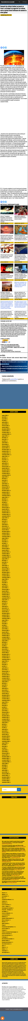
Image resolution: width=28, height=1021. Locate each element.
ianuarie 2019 (5, 570)
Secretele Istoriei (5, 943)
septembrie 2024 (5, 454)
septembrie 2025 (5, 434)
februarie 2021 (5, 528)
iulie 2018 (4, 581)
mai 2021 (4, 523)
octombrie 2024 (5, 453)
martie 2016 (4, 628)
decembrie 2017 (5, 592)
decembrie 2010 (5, 736)
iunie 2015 (4, 644)
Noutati (3, 921)
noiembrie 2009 (5, 758)
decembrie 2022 (5, 490)
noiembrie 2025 (5, 430)
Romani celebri (5, 940)
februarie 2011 (5, 732)
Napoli (21, 357)
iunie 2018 (4, 582)
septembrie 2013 (5, 680)
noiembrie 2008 (5, 778)
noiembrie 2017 (5, 594)
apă (10, 962)
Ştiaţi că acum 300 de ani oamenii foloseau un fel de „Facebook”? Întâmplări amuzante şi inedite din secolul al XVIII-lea (13, 368)
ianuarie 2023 (5, 488)
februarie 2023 (5, 487)
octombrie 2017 (5, 596)
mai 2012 (4, 707)
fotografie (9, 966)
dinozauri (9, 357)
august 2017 (4, 599)
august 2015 (4, 640)
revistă (20, 971)
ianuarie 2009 (5, 775)
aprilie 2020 (4, 545)
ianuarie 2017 (5, 611)
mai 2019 (4, 563)
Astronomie (4, 896)
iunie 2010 (4, 746)
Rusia (10, 972)
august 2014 (4, 661)
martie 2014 (4, 669)
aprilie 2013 (4, 688)
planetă (5, 971)
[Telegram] (6, 48)
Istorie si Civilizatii (6, 913)
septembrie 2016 (5, 618)
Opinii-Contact (5, 923)
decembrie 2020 (5, 531)
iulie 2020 (4, 540)
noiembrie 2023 (5, 471)
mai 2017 (4, 604)
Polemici (4, 930)
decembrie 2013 (5, 674)
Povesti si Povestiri (6, 933)
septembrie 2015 (5, 639)
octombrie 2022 (5, 493)
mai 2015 (4, 645)
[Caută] (19, 789)
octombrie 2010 (5, 739)
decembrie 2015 (5, 633)
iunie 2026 (4, 418)
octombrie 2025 (5, 432)
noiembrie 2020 (5, 533)
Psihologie (4, 937)
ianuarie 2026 (5, 427)
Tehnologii (4, 950)
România (5, 972)
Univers (5, 975)
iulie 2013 (4, 683)
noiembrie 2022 (5, 492)
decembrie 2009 (5, 756)
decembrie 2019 (5, 551)
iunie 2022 (4, 500)
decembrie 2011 (5, 715)
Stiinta (3, 355)
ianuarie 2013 (5, 693)
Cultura (3, 901)
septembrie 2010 (5, 741)
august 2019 (4, 558)
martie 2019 (4, 567)
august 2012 (4, 702)
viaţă (18, 975)
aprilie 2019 (4, 565)
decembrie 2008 (5, 777)
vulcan (9, 359)
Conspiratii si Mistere (6, 899)
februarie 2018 (5, 589)
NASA (6, 969)
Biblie (21, 962)
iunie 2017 (4, 603)
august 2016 (4, 620)
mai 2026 (4, 420)
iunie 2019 (4, 562)
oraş (6, 970)
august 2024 (4, 456)
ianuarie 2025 (5, 447)
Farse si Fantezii (5, 904)
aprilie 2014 (4, 668)
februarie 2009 (5, 773)
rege (16, 971)
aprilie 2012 (4, 708)
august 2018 (4, 579)
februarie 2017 (5, 610)
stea (13, 974)
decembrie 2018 (5, 572)
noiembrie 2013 (5, 676)
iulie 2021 (4, 519)
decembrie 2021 (5, 511)
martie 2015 (4, 649)
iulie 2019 (4, 560)
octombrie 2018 (5, 575)
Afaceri (3, 892)
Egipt (11, 965)
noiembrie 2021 (5, 512)
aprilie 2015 (4, 647)
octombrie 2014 (5, 657)
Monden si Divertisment (7, 918)
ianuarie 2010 (5, 755)
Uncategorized (5, 952)
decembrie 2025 (5, 429)
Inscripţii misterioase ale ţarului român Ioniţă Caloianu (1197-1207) (13, 882)
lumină (11, 967)
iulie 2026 (4, 417)
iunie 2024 (4, 459)
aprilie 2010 (4, 749)
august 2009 (4, 763)
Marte (20, 967)
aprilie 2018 (4, 586)
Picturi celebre (5, 928)
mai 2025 (4, 441)
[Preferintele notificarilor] (2, 1018)
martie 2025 (4, 444)
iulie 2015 (4, 642)
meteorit (17, 357)
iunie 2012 (4, 705)
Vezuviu (6, 359)
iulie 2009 (4, 765)
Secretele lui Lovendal (7, 2)
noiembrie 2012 (5, 697)
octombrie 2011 (5, 719)
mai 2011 (3, 727)
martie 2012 (4, 710)
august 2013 (4, 681)
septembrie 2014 (5, 659)
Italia (13, 357)
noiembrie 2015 (5, 635)
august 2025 (4, 435)
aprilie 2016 (4, 627)
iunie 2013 (4, 685)
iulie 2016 (4, 621)
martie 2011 (4, 731)
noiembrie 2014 (5, 656)
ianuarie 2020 (5, 550)
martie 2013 (4, 690)
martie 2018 (4, 587)
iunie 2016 (4, 623)
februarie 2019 (5, 569)
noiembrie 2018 (5, 574)
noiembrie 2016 (5, 615)
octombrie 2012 (5, 698)
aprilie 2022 (4, 504)
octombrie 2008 (5, 780)
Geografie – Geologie (6, 909)
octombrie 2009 (5, 760)
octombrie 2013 (5, 678)
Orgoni (3, 925)
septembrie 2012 (5, 700)
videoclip (23, 975)
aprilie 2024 (4, 463)
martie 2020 (4, 546)
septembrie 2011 (5, 720)
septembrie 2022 (5, 495)
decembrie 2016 (5, 613)
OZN (10, 970)
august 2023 (4, 476)
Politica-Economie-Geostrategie (9, 932)
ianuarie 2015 (5, 652)
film (4, 966)
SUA (23, 974)
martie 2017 (4, 608)
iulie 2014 (4, 662)
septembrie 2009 (5, 761)
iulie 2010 (4, 744)
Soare (8, 974)
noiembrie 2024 (5, 451)
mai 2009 (4, 768)
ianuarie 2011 (4, 734)
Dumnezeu (5, 965)
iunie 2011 (4, 726)
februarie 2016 (5, 630)
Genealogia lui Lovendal (7, 908)
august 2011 (4, 722)
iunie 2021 (4, 521)
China (11, 963)
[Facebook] (1, 48)
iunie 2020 (4, 541)
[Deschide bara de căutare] (19, 2)
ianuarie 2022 (5, 509)
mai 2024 (4, 461)
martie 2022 (4, 505)
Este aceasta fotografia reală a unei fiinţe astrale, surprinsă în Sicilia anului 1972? (12, 846)
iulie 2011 (4, 724)
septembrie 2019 (5, 557)
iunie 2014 (4, 664)
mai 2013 (4, 686)
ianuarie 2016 (5, 632)
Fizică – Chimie (5, 906)
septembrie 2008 (5, 782)
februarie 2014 (5, 671)
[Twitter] (4, 48)
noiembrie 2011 (5, 717)
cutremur (4, 357)
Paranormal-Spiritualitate (7, 926)
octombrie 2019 (5, 555)
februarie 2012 (5, 712)
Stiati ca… (4, 947)
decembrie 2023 (5, 470)
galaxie (19, 966)
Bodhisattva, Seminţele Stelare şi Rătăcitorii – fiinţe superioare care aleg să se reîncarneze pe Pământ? (13, 859)
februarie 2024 (5, 466)
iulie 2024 (4, 458)
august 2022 (4, 497)
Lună (16, 967)
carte (6, 963)
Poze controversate (6, 935)
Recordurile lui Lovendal (7, 938)
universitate (11, 975)
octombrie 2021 (5, 514)
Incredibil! (4, 911)
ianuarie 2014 (5, 673)
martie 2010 (4, 751)
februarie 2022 (5, 507)
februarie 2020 (5, 548)
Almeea (3, 894)
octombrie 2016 (5, 616)
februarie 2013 (5, 691)
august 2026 (4, 415)
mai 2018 (4, 584)
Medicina (4, 916)
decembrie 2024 (5, 449)
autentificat (14, 379)
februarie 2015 (5, 650)
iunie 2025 (4, 439)
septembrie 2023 (5, 475)
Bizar (3, 897)
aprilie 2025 (4, 442)
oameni (21, 969)
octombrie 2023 (5, 473)
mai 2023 (4, 482)
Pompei (25, 357)
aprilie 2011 (4, 729)
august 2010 (4, 743)
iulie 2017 (4, 601)
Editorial (4, 903)
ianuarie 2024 (5, 468)
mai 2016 (4, 625)
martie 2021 (4, 526)
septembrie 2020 (5, 536)
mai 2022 (4, 502)
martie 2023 (4, 485)
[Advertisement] (14, 32)
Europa (15, 965)
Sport (3, 945)
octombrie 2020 (5, 534)
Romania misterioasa (6, 942)
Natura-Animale (5, 920)
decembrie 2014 (5, 654)
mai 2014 (4, 666)
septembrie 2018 (5, 577)
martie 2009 (4, 772)
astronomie (15, 962)
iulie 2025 (4, 437)
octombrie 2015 (5, 637)
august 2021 (4, 517)
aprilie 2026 (4, 422)
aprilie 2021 (4, 524)
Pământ (11, 971)
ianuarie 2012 (5, 714)
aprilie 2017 (4, 606)
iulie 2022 (4, 499)
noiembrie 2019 (5, 553)
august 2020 (4, 538)
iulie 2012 (4, 703)
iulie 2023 (4, 478)
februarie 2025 (5, 446)
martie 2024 (4, 464)
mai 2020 (4, 543)
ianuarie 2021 (5, 529)
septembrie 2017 (5, 598)
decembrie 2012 (5, 695)
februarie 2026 (5, 425)
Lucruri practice (5, 914)
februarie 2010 (5, 753)
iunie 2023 (4, 480)
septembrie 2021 (5, 516)
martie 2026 (4, 424)
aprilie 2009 (4, 770)
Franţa (14, 966)
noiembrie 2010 (5, 738)
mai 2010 (4, 748)
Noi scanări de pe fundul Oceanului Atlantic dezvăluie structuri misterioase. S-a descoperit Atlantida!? (13, 842)
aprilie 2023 (4, 483)
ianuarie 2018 (5, 591)
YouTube (4, 976)
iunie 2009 (4, 766)
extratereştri (22, 965)
